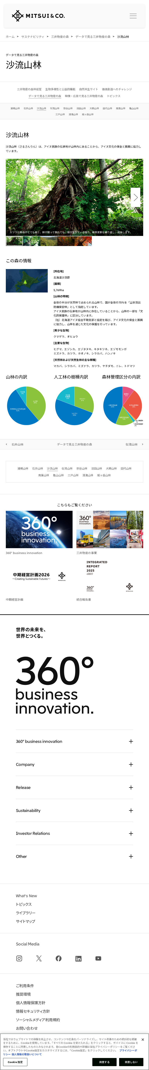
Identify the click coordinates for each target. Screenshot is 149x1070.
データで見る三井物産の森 (74, 444)
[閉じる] (143, 1039)
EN (114, 15)
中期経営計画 (14, 599)
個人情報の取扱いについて (27, 1054)
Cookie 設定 (15, 1062)
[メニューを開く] (133, 16)
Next (135, 197)
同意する (104, 1062)
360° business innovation (24, 552)
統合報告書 (83, 599)
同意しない (131, 1062)
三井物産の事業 (86, 552)
